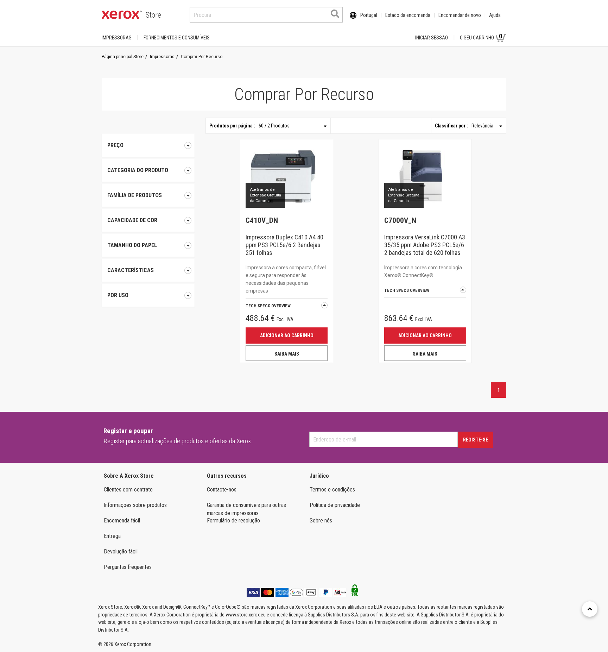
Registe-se (475, 440)
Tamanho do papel (132, 245)
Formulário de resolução (233, 520)
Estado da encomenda (407, 15)
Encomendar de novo (459, 15)
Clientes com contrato (128, 489)
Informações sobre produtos (135, 505)
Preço (115, 145)
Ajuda (495, 15)
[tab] (148, 170)
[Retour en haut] (589, 609)
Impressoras (117, 37)
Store (153, 15)
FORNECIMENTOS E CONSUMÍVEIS (177, 37)
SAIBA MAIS (286, 354)
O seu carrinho (481, 36)
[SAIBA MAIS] (287, 175)
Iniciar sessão (431, 37)
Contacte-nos (221, 489)
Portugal (368, 15)
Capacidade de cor (132, 220)
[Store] (122, 15)
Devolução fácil (121, 551)
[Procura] (335, 14)
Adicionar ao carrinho (287, 335)
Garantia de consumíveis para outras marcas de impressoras (246, 509)
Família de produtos (134, 195)
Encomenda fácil (122, 520)
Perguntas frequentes (128, 567)
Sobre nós (321, 520)
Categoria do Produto (137, 170)
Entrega (112, 536)
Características (130, 270)
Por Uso (117, 295)
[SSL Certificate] (354, 592)
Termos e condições (332, 489)
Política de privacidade (335, 505)
